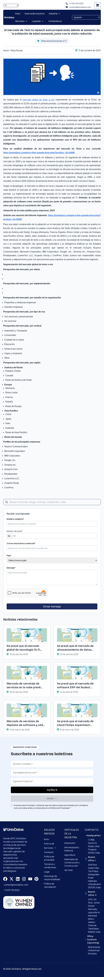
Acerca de (49, 843)
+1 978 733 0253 (76, 3)
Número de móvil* (14, 531)
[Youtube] (30, 879)
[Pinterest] (36, 879)
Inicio (46, 839)
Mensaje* (11, 567)
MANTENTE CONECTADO (25, 747)
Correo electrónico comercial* (21, 543)
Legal (46, 871)
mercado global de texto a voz (38, 99)
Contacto (49, 852)
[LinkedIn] (18, 879)
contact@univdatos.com (80, 7)
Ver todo (68, 870)
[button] (9, 536)
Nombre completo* (15, 519)
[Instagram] (24, 879)
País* (9, 555)
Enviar (50, 798)
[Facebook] (5, 879)
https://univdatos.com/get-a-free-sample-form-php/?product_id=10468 (39, 152)
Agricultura (69, 854)
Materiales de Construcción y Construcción (71, 862)
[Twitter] (11, 879)
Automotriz (69, 843)
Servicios (48, 847)
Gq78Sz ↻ (52, 789)
